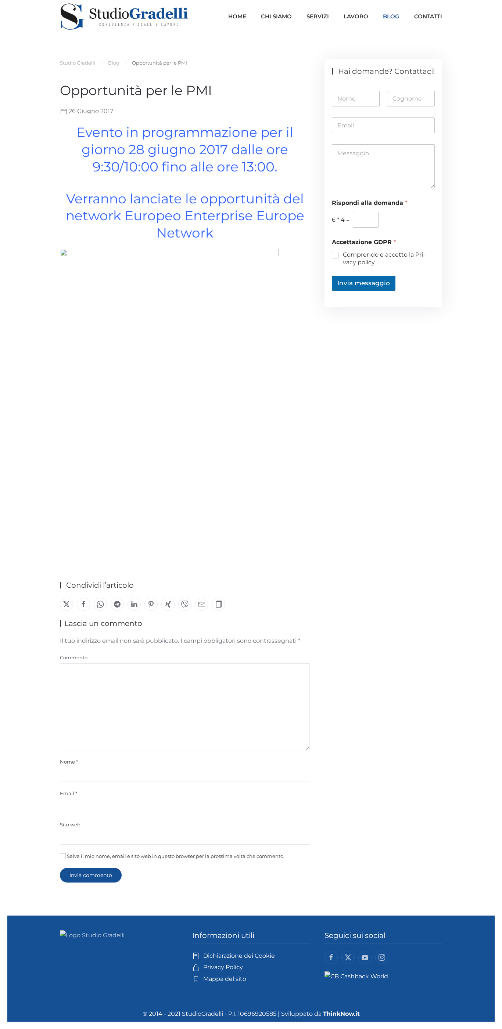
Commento (73, 657)
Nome (69, 762)
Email (68, 793)
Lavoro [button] (356, 16)
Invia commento (90, 875)
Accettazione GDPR (364, 242)
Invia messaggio (363, 283)
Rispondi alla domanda (369, 202)
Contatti (428, 16)
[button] (218, 604)
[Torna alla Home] (124, 16)
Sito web (70, 824)
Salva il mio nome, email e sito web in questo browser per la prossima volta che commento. (175, 856)
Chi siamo (276, 16)
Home (237, 16)
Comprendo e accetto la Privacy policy (384, 258)
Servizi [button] (317, 16)
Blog (391, 16)
